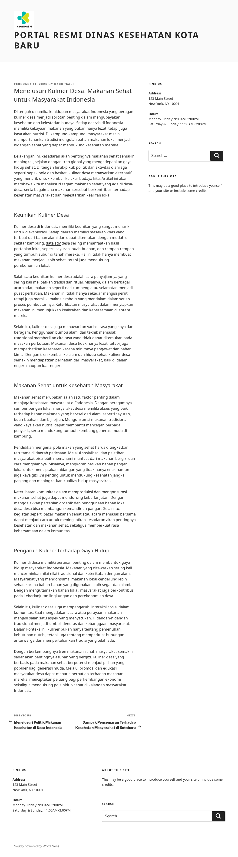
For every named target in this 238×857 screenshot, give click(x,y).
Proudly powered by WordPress (36, 846)
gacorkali (64, 84)
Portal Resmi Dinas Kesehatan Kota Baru (106, 40)
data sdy (53, 243)
